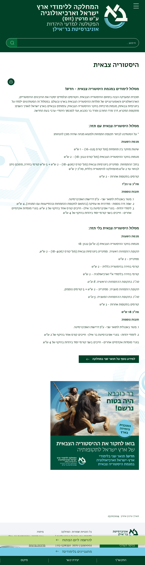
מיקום (24, 560)
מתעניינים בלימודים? (77, 551)
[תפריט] (136, 7)
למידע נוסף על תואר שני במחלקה (113, 359)
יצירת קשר (72, 560)
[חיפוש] (11, 42)
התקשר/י (120, 560)
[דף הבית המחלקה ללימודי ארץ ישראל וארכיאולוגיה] (66, 20)
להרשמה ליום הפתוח (77, 540)
